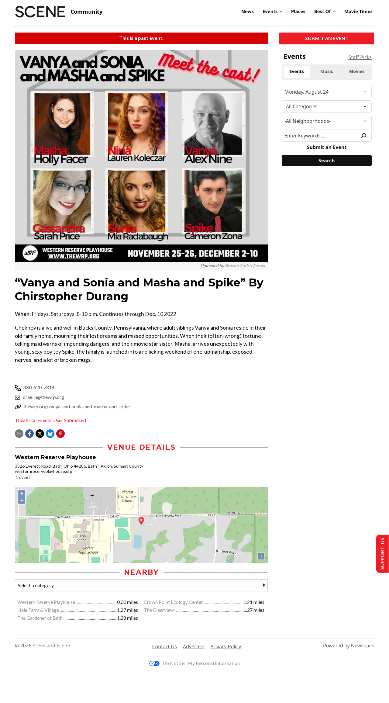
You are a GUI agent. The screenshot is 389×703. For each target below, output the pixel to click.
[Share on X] (40, 433)
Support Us (382, 554)
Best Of (322, 12)
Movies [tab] (356, 71)
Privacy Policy (225, 646)
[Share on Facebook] (29, 433)
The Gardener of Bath (40, 618)
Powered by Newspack (348, 645)
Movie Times (358, 12)
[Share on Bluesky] (50, 433)
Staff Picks (360, 57)
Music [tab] (326, 71)
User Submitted (69, 420)
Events (270, 12)
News (247, 12)
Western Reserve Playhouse (46, 602)
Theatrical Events (33, 420)
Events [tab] (296, 71)
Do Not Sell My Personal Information (201, 663)
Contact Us (164, 646)
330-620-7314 (38, 387)
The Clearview (159, 610)
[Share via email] (19, 433)
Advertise (193, 646)
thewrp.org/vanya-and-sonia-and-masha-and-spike (76, 406)
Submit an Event (327, 38)
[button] (60, 433)
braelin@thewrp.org (43, 397)
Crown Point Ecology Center (174, 602)
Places (298, 12)
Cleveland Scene (51, 645)
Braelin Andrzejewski (245, 265)
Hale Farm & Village (38, 610)
